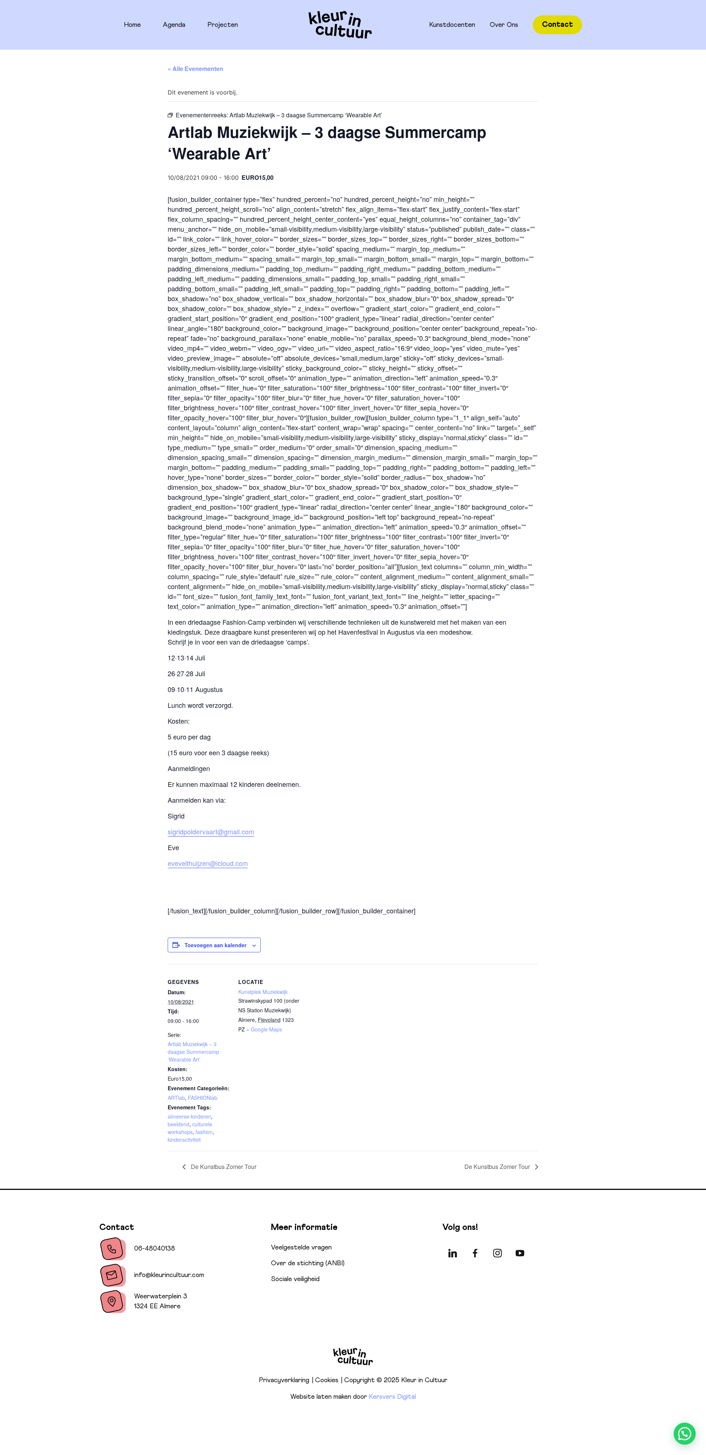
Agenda (174, 25)
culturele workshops (190, 1127)
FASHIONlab (202, 1097)
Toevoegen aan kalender (215, 945)
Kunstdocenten (452, 25)
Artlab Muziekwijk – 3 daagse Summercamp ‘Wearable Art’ (193, 1051)
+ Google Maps (264, 1029)
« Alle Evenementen (195, 68)
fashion (204, 1131)
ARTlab (176, 1097)
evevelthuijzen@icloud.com (208, 863)
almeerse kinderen (189, 1116)
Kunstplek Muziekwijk (263, 991)
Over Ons (504, 25)
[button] (685, 1434)
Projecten (222, 25)
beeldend (178, 1124)
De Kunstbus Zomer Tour (222, 1166)
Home (132, 25)
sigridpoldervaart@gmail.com (211, 831)
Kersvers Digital (392, 1397)
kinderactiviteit (184, 1139)
